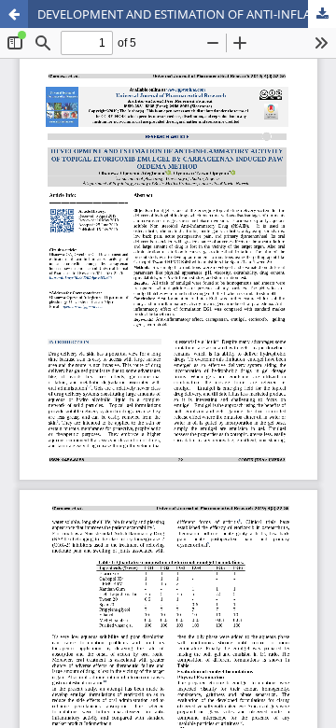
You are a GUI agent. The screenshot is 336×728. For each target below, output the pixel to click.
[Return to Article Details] (14, 14)
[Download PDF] (322, 14)
